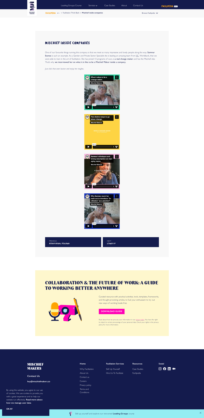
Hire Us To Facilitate (114, 373)
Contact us (84, 377)
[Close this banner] (200, 413)
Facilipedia (136, 373)
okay (9, 409)
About (124, 5)
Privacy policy (85, 385)
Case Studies (109, 5)
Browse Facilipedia (148, 13)
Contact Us (138, 5)
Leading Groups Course (71, 5)
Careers (83, 381)
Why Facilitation (87, 369)
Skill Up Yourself (113, 369)
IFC (137, 55)
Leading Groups (120, 413)
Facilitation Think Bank (71, 13)
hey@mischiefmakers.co (38, 381)
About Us (84, 373)
